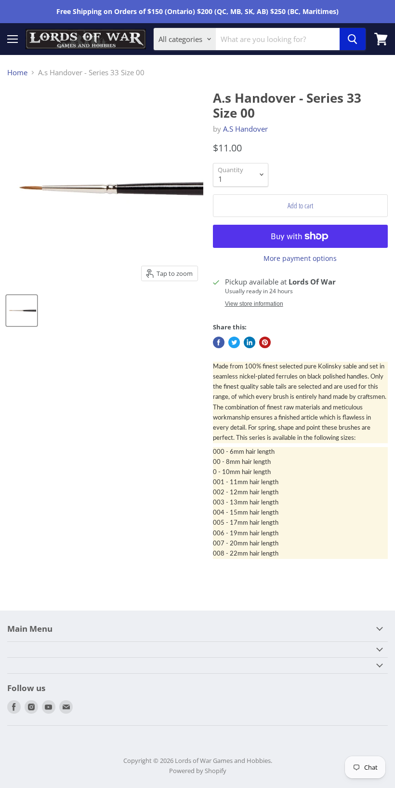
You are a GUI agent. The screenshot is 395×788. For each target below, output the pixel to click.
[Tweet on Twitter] (234, 342)
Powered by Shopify (197, 770)
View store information (254, 303)
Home (17, 72)
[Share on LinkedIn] (249, 342)
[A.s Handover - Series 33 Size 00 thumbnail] (21, 310)
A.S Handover (245, 129)
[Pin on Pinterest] (265, 342)
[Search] (353, 39)
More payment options (300, 258)
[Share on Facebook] (218, 342)
